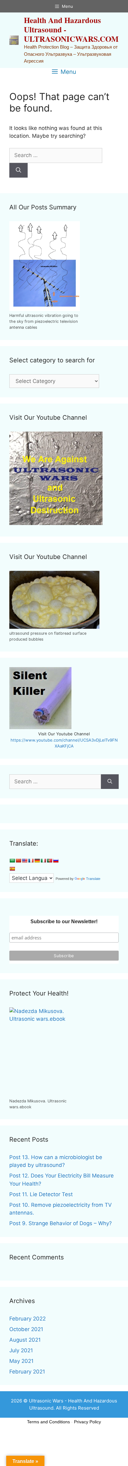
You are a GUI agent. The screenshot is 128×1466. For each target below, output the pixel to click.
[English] (24, 860)
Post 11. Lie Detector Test (41, 1194)
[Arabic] (12, 860)
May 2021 (21, 1361)
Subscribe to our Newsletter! (64, 921)
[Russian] (55, 860)
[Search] (18, 170)
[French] (31, 860)
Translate (93, 879)
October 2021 (26, 1329)
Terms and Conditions (48, 1421)
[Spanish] (12, 868)
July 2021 (21, 1350)
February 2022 (27, 1319)
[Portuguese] (49, 860)
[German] (37, 860)
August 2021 (25, 1340)
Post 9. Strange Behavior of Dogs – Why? (60, 1223)
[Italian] (43, 860)
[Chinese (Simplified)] (18, 860)
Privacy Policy (87, 1421)
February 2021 (27, 1371)
